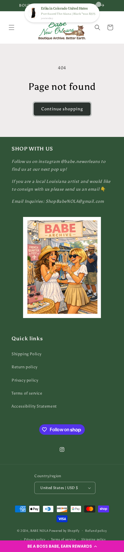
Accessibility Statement (34, 406)
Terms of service (27, 393)
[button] (62, 546)
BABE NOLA (39, 530)
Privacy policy (25, 380)
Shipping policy (93, 539)
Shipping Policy (27, 354)
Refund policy (96, 531)
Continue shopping (62, 108)
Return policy (24, 367)
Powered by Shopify (64, 530)
